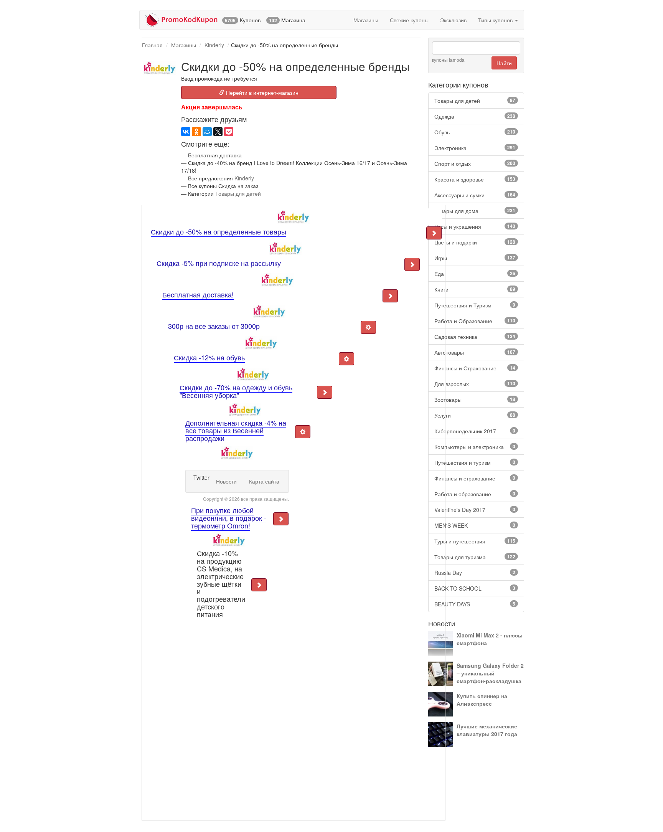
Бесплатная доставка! (198, 294)
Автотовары (474, 352)
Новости (226, 481)
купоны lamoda (448, 59)
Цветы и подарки (474, 242)
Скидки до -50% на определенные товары (218, 231)
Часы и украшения (474, 226)
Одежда (474, 116)
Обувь (474, 132)
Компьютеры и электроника (474, 447)
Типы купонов (496, 20)
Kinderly (214, 45)
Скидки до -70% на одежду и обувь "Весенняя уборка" (236, 391)
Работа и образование (474, 494)
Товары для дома (474, 211)
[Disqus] (229, 716)
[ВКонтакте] (185, 131)
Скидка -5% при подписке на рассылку (219, 263)
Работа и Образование (474, 321)
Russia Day (474, 572)
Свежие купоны (409, 20)
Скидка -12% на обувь (209, 357)
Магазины (365, 20)
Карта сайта (264, 481)
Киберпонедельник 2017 (474, 431)
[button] (434, 232)
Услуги (474, 415)
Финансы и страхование (474, 478)
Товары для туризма (474, 557)
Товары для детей (474, 100)
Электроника (474, 148)
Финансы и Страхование (474, 368)
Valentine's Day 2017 (474, 509)
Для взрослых (474, 384)
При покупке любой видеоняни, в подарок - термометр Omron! (228, 517)
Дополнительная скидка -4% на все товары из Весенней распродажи (235, 430)
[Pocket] (228, 131)
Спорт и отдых (474, 163)
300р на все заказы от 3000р (214, 326)
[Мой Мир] (207, 131)
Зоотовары (474, 399)
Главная (152, 45)
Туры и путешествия (474, 541)
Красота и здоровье (474, 179)
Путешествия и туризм (474, 462)
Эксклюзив (453, 20)
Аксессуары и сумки (474, 195)
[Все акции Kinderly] (159, 68)
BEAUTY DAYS (474, 604)
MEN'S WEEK (474, 525)
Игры (474, 258)
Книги (474, 289)
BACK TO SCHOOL (474, 588)
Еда (474, 273)
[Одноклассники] (196, 131)
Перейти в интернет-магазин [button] (261, 92)
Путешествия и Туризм (474, 305)
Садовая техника (474, 336)
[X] (218, 131)
